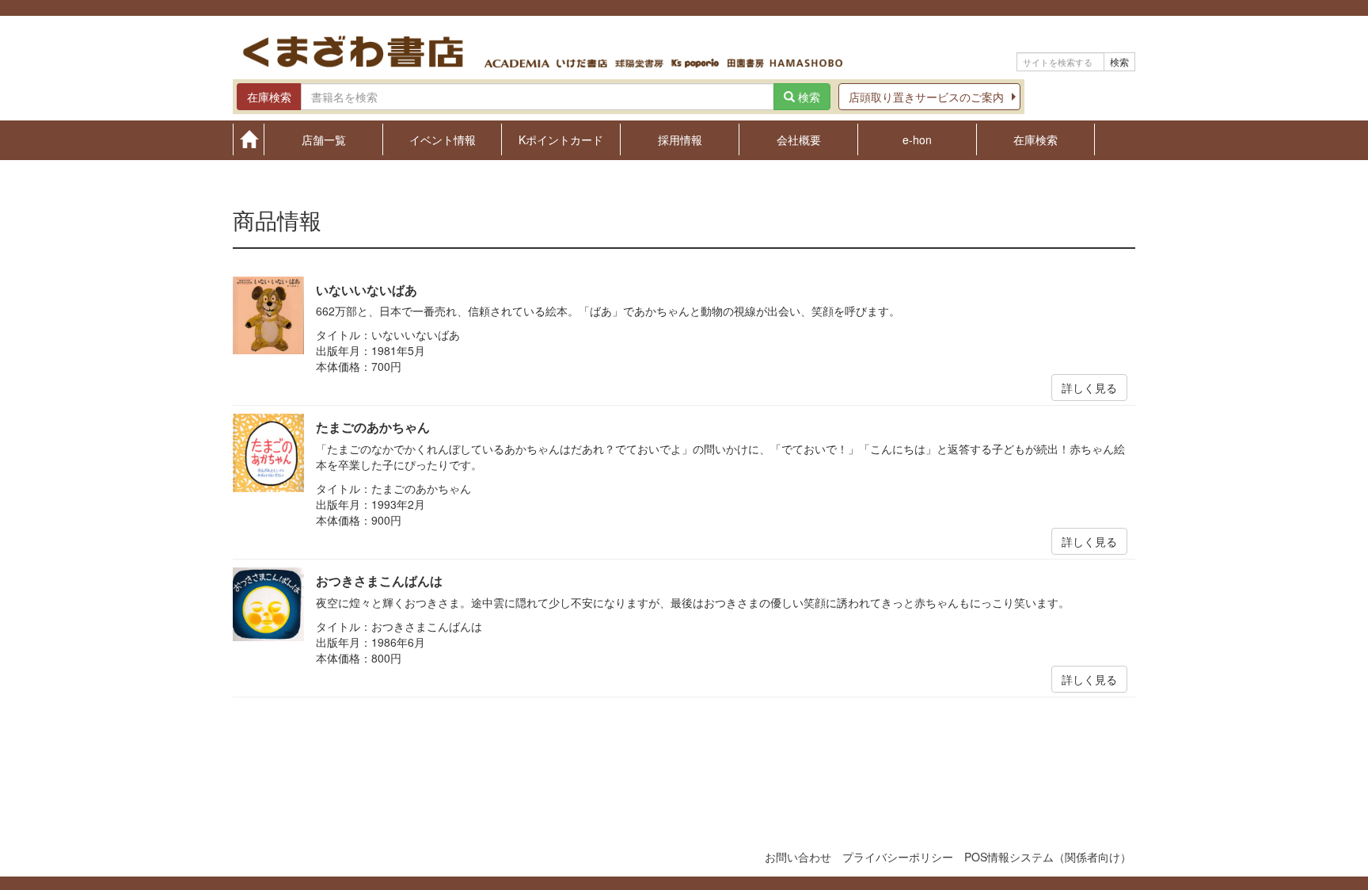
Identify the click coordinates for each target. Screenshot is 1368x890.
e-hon (917, 138)
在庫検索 (1035, 138)
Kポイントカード (561, 138)
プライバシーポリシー (897, 857)
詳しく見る (1089, 387)
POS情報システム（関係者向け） (1047, 857)
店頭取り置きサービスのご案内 (926, 97)
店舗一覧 (324, 138)
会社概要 (799, 138)
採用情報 (680, 138)
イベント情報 (442, 138)
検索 (1119, 61)
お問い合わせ (798, 857)
